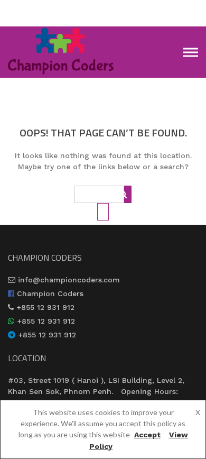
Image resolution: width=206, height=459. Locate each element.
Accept (147, 434)
